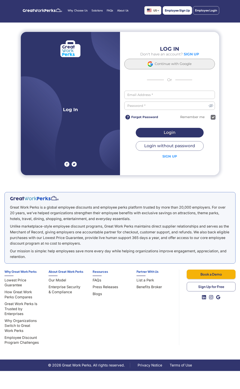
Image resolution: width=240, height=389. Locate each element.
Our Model (57, 280)
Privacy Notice (150, 365)
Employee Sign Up (177, 10)
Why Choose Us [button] (77, 10)
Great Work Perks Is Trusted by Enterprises (20, 309)
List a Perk (145, 280)
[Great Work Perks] (34, 198)
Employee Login (206, 10)
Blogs (97, 294)
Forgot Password (144, 117)
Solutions (97, 10)
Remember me (192, 117)
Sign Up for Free (211, 286)
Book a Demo (211, 274)
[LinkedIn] (204, 297)
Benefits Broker (149, 287)
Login (170, 132)
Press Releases (105, 287)
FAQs (97, 280)
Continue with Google (173, 64)
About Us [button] (122, 10)
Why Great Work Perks (20, 272)
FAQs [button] (110, 10)
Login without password (169, 145)
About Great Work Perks (66, 272)
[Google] (218, 297)
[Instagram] (211, 297)
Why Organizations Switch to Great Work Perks (20, 326)
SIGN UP (191, 54)
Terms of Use (181, 365)
